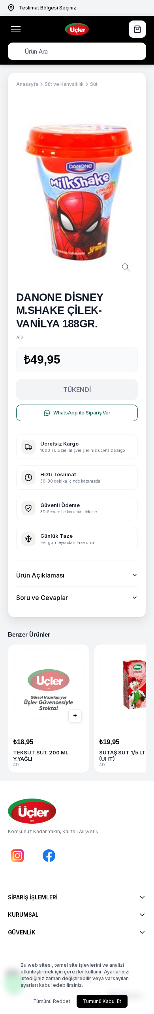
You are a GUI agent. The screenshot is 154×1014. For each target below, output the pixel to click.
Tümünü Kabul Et (102, 1001)
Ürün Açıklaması (40, 575)
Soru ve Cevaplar (42, 598)
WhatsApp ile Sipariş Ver (82, 413)
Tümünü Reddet (51, 1001)
